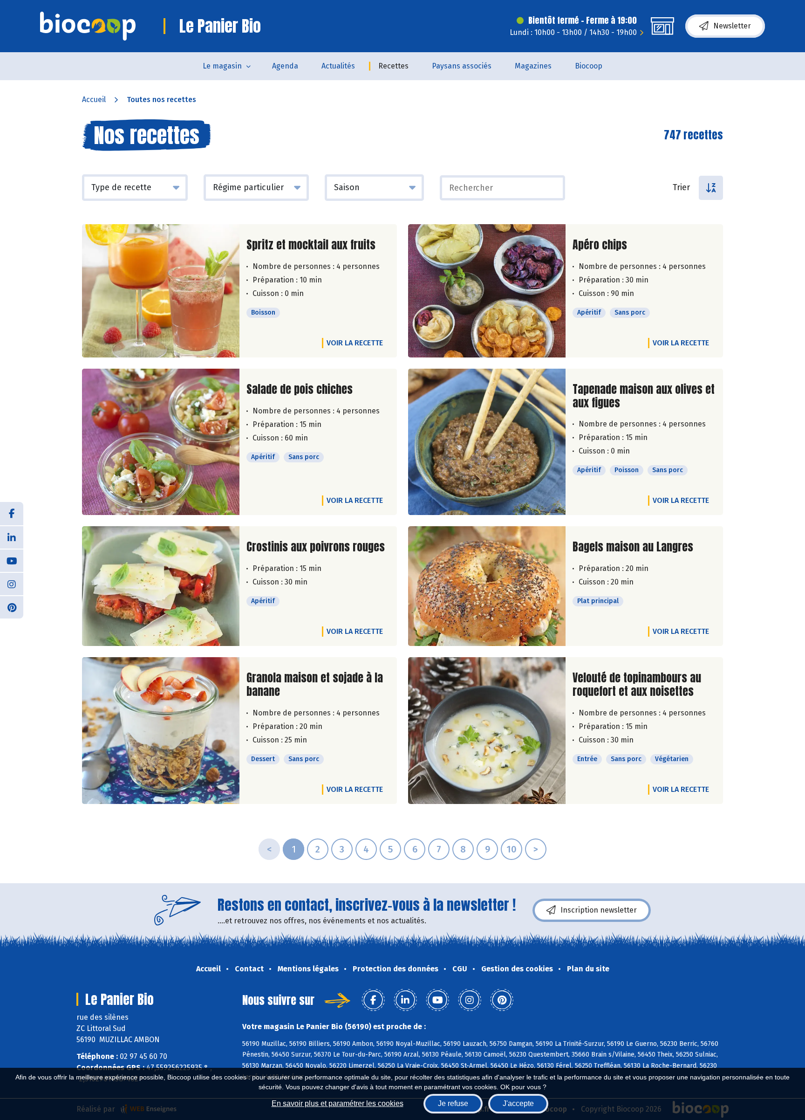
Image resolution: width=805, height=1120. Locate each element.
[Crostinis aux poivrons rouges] (160, 586)
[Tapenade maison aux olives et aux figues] (487, 442)
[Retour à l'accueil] (88, 26)
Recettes (393, 66)
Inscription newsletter (598, 910)
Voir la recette (355, 342)
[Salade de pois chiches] (160, 442)
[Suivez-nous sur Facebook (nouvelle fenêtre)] (11, 513)
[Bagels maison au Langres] (487, 586)
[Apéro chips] (487, 290)
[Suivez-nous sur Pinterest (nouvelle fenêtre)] (11, 606)
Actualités (338, 66)
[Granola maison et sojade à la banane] (160, 730)
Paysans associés (461, 66)
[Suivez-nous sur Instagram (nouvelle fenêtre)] (11, 583)
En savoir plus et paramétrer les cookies (337, 1103)
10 (511, 849)
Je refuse (453, 1103)
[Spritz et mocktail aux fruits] (160, 290)
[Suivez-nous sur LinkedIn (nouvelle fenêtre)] (11, 537)
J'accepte (518, 1103)
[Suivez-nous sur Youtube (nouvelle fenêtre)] (11, 560)
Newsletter (732, 25)
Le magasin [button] (222, 66)
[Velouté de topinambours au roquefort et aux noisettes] (487, 730)
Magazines (533, 66)
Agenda (285, 66)
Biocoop (588, 66)
